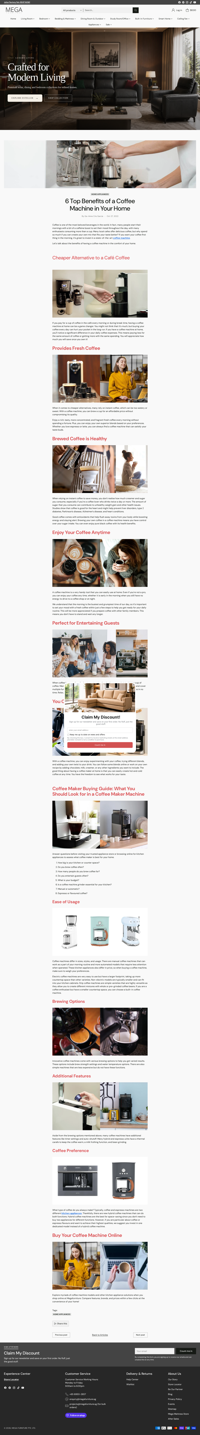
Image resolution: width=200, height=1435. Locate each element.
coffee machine (121, 238)
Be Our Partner (175, 1389)
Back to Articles (100, 1334)
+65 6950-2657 (78, 1394)
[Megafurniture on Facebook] (179, 3)
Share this (62, 1323)
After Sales (173, 1418)
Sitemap (172, 1409)
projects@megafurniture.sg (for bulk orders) (88, 1406)
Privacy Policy (175, 1399)
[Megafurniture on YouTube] (194, 3)
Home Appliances (100, 194)
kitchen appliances (71, 1213)
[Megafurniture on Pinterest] (183, 3)
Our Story (173, 1379)
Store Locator (174, 1384)
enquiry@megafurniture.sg (83, 1399)
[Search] (136, 10)
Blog (170, 1394)
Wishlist (130, 1384)
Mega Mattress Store (178, 1413)
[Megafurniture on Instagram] (187, 3)
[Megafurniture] (14, 10)
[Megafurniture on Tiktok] (191, 3)
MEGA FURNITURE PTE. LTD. (24, 1428)
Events (171, 1404)
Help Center (132, 1379)
